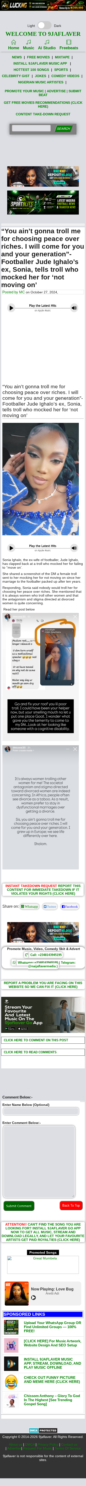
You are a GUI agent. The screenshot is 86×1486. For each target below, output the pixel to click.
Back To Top (71, 1205)
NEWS (17, 57)
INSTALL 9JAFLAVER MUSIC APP (40, 63)
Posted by (10, 292)
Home (13, 48)
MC (22, 292)
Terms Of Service (68, 1448)
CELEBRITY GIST (16, 76)
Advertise (14, 1448)
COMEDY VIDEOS (65, 76)
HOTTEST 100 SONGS (31, 70)
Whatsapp (31, 906)
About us (16, 1444)
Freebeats (68, 48)
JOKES (40, 76)
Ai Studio (47, 48)
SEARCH (63, 128)
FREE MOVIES (38, 57)
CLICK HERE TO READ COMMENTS (30, 1052)
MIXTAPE (62, 57)
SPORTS (61, 70)
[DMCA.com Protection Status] (43, 1432)
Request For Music (38, 1448)
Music (28, 48)
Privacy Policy (48, 1444)
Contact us (69, 1444)
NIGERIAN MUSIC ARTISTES (40, 82)
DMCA (30, 1444)
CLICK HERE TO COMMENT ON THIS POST (35, 1040)
